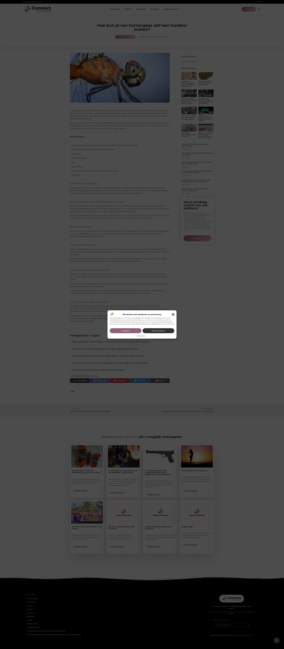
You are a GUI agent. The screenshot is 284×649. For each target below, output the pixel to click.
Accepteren (125, 331)
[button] (173, 314)
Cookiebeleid (141, 336)
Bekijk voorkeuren (158, 331)
